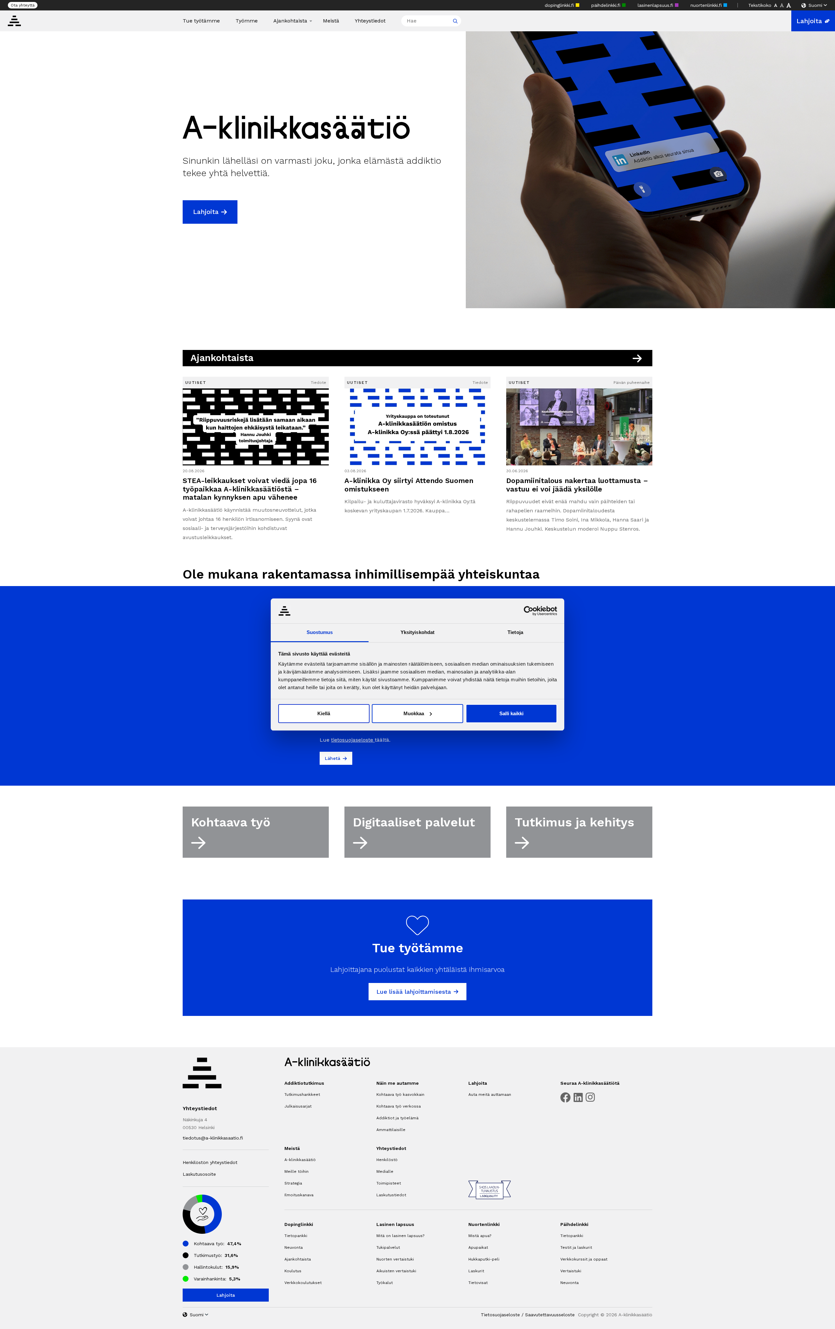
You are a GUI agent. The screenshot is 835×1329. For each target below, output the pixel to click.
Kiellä (323, 713)
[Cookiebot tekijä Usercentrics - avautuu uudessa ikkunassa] (528, 611)
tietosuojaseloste (353, 740)
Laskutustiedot (391, 1195)
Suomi (815, 5)
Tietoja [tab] (515, 632)
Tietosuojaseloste (500, 1314)
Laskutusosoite (199, 1174)
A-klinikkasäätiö (300, 1159)
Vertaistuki (570, 1271)
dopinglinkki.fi (560, 5)
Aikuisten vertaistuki (396, 1271)
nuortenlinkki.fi (707, 5)
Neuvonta (293, 1247)
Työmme (246, 20)
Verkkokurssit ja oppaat (583, 1259)
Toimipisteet (388, 1183)
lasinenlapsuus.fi (656, 5)
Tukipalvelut (388, 1247)
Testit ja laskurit (576, 1247)
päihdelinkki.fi (606, 5)
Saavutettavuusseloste (550, 1314)
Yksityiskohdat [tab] (417, 632)
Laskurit (476, 1271)
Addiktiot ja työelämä (397, 1118)
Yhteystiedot (370, 20)
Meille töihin (296, 1171)
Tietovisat (478, 1282)
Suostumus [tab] (320, 632)
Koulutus (292, 1271)
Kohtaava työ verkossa (398, 1106)
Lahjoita (809, 21)
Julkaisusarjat (297, 1106)
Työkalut (384, 1282)
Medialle (384, 1171)
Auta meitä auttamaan (489, 1094)
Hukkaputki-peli (483, 1259)
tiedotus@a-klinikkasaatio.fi (213, 1137)
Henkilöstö (387, 1159)
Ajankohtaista (290, 20)
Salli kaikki (511, 713)
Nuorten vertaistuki (395, 1259)
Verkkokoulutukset (303, 1282)
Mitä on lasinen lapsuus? (400, 1235)
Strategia (293, 1183)
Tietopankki (295, 1235)
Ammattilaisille (390, 1129)
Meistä (331, 20)
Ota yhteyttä (23, 5)
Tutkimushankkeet (302, 1094)
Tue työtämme (201, 20)
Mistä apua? (479, 1235)
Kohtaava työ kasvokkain (400, 1094)
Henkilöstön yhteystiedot (210, 1162)
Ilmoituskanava (298, 1195)
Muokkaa (413, 713)
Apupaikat (478, 1247)
